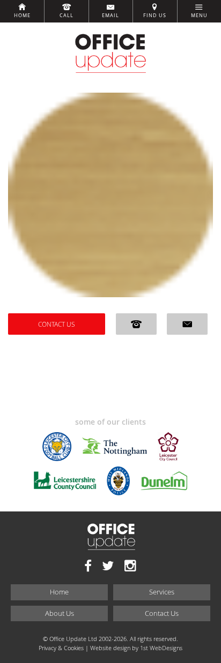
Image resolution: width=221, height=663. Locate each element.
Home (22, 15)
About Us (59, 613)
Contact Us (56, 324)
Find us (154, 15)
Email (110, 15)
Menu (199, 15)
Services (161, 592)
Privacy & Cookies (61, 648)
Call (66, 15)
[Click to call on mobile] (136, 324)
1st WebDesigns (161, 648)
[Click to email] (187, 324)
